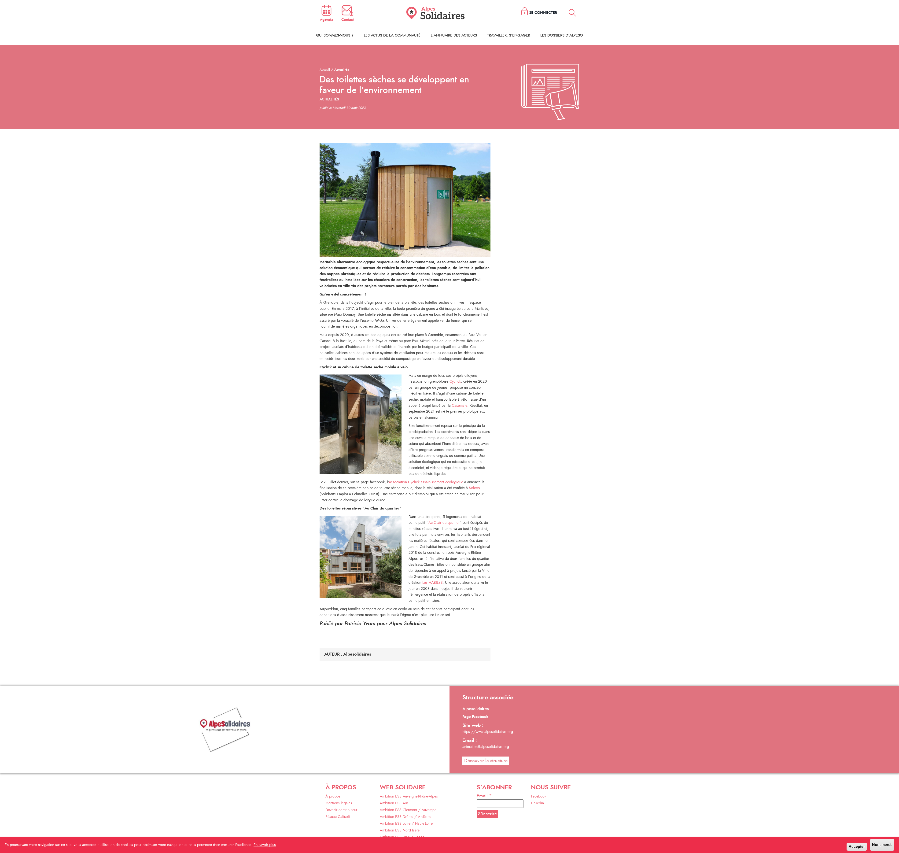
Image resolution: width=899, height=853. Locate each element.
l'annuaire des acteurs (454, 35)
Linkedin (537, 803)
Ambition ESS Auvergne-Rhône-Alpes (409, 796)
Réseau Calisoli (337, 817)
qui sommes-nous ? (335, 35)
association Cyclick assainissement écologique (426, 482)
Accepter (857, 847)
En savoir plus (265, 845)
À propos (332, 796)
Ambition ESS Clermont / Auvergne (408, 810)
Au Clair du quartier (444, 522)
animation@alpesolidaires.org (485, 747)
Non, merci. (882, 845)
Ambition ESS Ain (394, 803)
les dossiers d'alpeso (561, 35)
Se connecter (543, 13)
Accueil (325, 69)
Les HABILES (432, 582)
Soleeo (474, 488)
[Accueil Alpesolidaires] (436, 13)
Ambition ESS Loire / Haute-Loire (406, 823)
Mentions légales (338, 803)
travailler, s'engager (508, 35)
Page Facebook (475, 717)
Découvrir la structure (486, 760)
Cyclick (455, 381)
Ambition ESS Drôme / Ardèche (405, 817)
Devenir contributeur (341, 810)
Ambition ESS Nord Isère (400, 830)
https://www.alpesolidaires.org (487, 732)
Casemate (459, 405)
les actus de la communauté (392, 35)
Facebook (538, 796)
